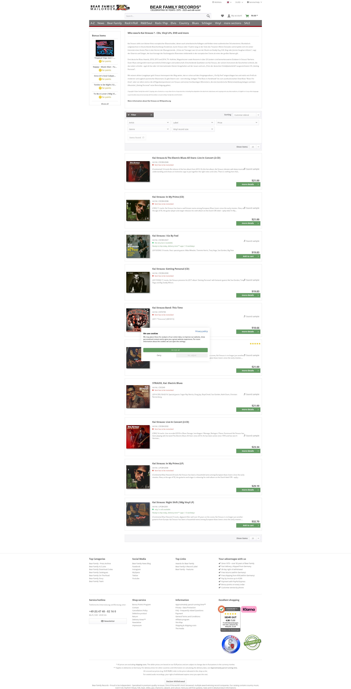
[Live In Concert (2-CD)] (138, 171)
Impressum (137, 625)
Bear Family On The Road (99, 575)
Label (175, 122)
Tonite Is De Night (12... (105, 84)
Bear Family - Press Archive (100, 563)
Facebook (136, 566)
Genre (132, 129)
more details (248, 184)
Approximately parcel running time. (224, 668)
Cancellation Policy (140, 610)
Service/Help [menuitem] (254, 2)
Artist (131, 122)
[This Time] (138, 320)
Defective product (139, 613)
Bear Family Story (96, 578)
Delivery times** (139, 619)
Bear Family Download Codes (101, 569)
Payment (179, 613)
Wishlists (218, 2)
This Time (167, 307)
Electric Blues (167, 383)
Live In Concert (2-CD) (186, 157)
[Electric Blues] (138, 396)
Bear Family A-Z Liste (97, 566)
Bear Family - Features (184, 569)
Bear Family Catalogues (98, 572)
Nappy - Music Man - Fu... (105, 67)
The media (180, 628)
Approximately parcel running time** (191, 604)
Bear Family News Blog (141, 563)
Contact (135, 607)
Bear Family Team (96, 581)
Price (220, 122)
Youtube (135, 578)
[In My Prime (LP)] (138, 477)
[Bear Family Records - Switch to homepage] (110, 7)
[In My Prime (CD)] (138, 210)
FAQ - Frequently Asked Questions (189, 610)
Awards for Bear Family (185, 563)
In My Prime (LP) (167, 463)
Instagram (136, 569)
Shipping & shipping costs (186, 625)
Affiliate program (182, 619)
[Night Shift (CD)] (138, 357)
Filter (133, 114)
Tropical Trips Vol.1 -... (104, 58)
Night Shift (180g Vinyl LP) (173, 502)
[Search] (208, 16)
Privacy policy (201, 331)
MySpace (136, 572)
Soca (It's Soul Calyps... (105, 75)
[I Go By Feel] (138, 246)
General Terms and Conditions (188, 616)
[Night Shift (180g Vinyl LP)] (138, 514)
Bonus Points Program (141, 604)
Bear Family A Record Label (186, 566)
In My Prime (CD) (168, 196)
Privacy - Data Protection (186, 607)
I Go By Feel (165, 235)
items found (135, 137)
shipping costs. (141, 664)
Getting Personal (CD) (170, 268)
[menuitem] (168, 16)
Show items (242, 146)
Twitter (135, 575)
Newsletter (136, 622)
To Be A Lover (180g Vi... (105, 93)
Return (135, 616)
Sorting (227, 114)
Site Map (179, 622)
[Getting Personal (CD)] (138, 282)
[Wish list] (222, 16)
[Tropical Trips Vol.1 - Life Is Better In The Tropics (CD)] (105, 48)
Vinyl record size (180, 129)
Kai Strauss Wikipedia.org (149, 101)
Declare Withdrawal (175, 681)
